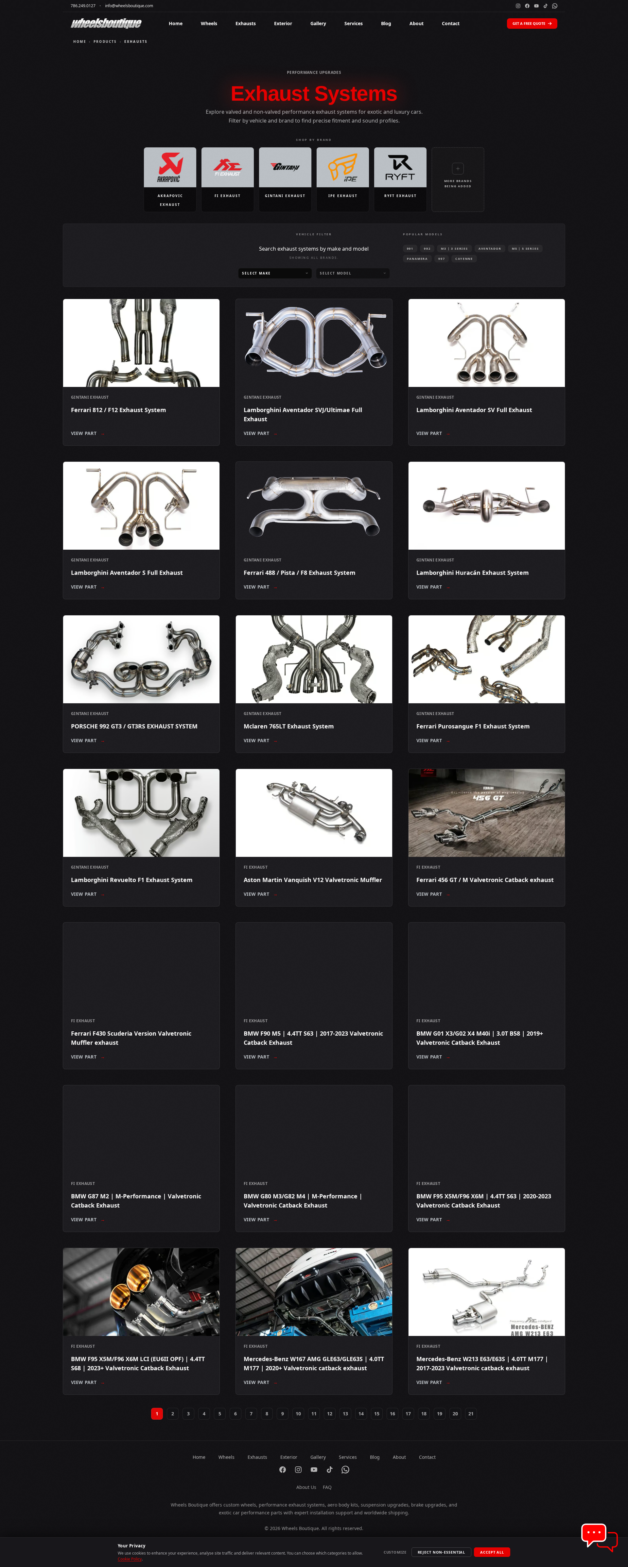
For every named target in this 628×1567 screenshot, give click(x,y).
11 (314, 1413)
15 (376, 1413)
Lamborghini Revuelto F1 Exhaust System (132, 880)
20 (455, 1413)
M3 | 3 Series (454, 248)
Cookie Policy (130, 1559)
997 (441, 259)
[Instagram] (518, 5)
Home (176, 23)
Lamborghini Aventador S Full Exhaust (127, 572)
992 (427, 248)
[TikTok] (545, 5)
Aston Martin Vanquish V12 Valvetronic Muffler (313, 880)
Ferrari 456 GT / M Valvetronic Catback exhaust (485, 880)
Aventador (490, 248)
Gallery (318, 23)
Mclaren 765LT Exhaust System (289, 726)
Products (105, 41)
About (417, 23)
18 (424, 1413)
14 (361, 1413)
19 (439, 1413)
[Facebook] (527, 5)
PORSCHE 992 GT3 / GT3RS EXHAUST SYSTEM (134, 726)
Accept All (492, 1552)
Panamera (417, 259)
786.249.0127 (83, 5)
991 (410, 248)
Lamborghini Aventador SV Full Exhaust (474, 410)
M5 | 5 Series (525, 248)
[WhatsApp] (554, 5)
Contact (451, 23)
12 (329, 1413)
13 (345, 1413)
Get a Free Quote (529, 23)
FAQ (327, 1487)
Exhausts (246, 23)
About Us (306, 1487)
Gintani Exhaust (90, 397)
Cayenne (464, 259)
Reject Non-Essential (441, 1552)
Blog (386, 23)
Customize (395, 1552)
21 (471, 1413)
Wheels (209, 23)
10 (298, 1413)
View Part (88, 433)
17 (408, 1413)
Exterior (283, 23)
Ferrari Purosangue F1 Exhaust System (473, 726)
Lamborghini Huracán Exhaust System (472, 572)
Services (353, 23)
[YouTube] (536, 5)
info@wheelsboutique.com (129, 5)
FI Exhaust (256, 867)
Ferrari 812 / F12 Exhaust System (118, 410)
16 (392, 1413)
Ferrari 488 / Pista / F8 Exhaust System (300, 572)
